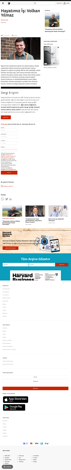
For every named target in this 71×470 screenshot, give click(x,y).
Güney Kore (22, 459)
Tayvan (6, 463)
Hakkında (5, 328)
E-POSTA (3, 140)
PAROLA (3, 147)
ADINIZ (2, 127)
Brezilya (6, 457)
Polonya (21, 461)
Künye (4, 334)
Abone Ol (5, 117)
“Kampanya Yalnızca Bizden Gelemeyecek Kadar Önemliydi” (11, 222)
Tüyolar (4, 310)
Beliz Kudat (4, 20)
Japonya (6, 461)
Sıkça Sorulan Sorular (8, 364)
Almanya (21, 455)
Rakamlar (5, 313)
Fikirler (4, 307)
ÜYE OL (9, 172)
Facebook (5, 421)
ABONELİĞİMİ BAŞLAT (10, 248)
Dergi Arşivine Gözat (50, 67)
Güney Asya (7, 459)
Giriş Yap (35, 381)
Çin (20, 457)
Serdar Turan (51, 223)
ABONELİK (59, 3)
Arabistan (36, 455)
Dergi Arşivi (5, 301)
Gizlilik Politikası (10, 156)
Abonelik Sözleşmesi (8, 346)
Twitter (4, 424)
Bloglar (4, 304)
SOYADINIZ (3, 134)
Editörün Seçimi (6, 298)
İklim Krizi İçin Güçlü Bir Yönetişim (56, 219)
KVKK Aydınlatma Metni (6, 157)
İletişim (4, 331)
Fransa (35, 457)
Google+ (5, 430)
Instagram (5, 436)
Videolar (5, 316)
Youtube (5, 433)
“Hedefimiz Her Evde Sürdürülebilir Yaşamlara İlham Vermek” (33, 220)
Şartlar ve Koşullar (7, 340)
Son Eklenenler (6, 289)
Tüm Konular (6, 295)
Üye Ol (35, 377)
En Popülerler (6, 292)
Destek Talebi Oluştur (8, 361)
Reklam (4, 337)
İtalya (34, 459)
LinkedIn (5, 427)
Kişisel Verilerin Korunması (9, 349)
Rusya (35, 461)
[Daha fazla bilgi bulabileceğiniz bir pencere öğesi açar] (7, 467)
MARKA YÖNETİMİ (10, 218)
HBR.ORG (7, 455)
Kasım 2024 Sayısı (48, 44)
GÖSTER (61, 264)
